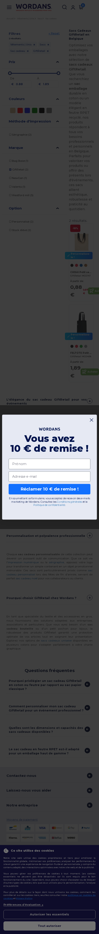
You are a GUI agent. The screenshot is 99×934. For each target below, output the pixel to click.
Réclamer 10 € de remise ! (49, 488)
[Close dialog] (91, 420)
